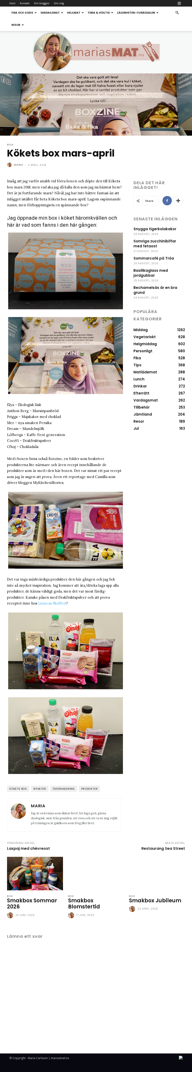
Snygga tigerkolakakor (154, 228)
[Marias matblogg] (96, 52)
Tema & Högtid (99, 12)
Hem (12, 3)
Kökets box (18, 789)
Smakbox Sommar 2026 (32, 903)
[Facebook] (167, 200)
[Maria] (10, 164)
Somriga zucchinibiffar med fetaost (154, 244)
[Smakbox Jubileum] (157, 873)
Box (10, 144)
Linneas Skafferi (52, 603)
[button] (177, 13)
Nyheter (39, 789)
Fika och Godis (22, 12)
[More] (178, 200)
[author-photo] (11, 915)
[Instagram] (179, 3)
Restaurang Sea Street (163, 848)
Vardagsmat (50, 12)
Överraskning (64, 789)
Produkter (89, 789)
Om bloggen (41, 3)
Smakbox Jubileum (155, 900)
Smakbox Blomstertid (84, 903)
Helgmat (73, 12)
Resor (15, 25)
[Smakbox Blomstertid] (96, 873)
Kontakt (25, 3)
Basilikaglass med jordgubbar (150, 273)
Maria (18, 165)
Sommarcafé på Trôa (153, 258)
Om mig (59, 3)
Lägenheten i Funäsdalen (136, 12)
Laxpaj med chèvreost (28, 848)
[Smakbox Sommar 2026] (35, 873)
